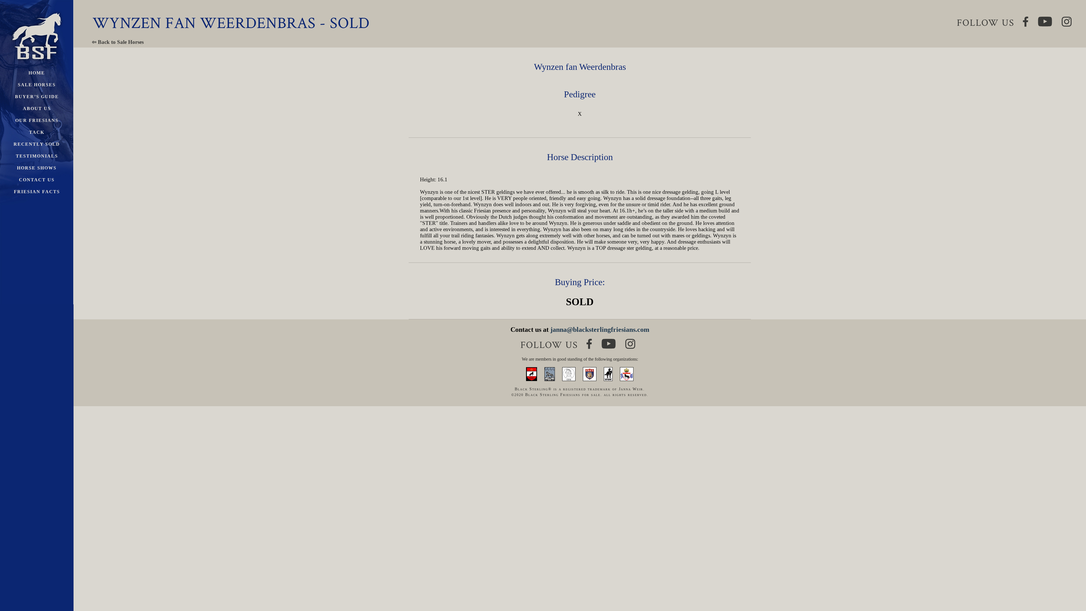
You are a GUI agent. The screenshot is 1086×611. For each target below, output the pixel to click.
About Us (37, 108)
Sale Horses (37, 84)
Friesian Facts (37, 191)
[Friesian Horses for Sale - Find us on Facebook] (589, 341)
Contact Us (37, 179)
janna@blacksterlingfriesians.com (599, 329)
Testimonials (37, 156)
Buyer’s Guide (37, 96)
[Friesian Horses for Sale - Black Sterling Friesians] (36, 11)
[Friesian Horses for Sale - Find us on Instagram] (630, 341)
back (1072, 585)
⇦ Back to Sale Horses (118, 42)
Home (37, 72)
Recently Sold (37, 144)
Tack (36, 132)
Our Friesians (37, 120)
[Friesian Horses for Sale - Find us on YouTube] (609, 341)
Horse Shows (37, 167)
